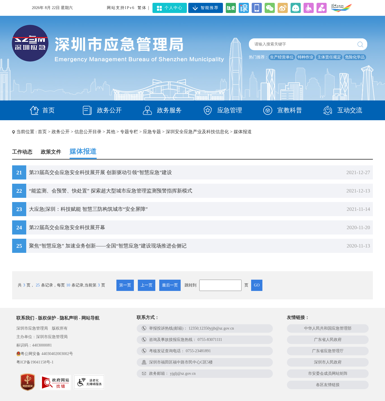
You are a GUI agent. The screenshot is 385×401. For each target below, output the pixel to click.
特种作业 (305, 57)
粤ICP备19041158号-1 (35, 362)
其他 (110, 131)
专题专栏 (129, 131)
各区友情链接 (328, 385)
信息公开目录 (87, 131)
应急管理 (229, 110)
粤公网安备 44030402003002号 (47, 354)
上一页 (146, 285)
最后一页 (170, 285)
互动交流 (349, 110)
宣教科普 (289, 110)
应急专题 (152, 131)
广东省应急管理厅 (328, 351)
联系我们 (25, 317)
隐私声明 (69, 317)
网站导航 (90, 317)
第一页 (125, 285)
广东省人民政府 (328, 340)
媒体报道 (243, 131)
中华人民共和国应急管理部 (327, 328)
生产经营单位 (282, 57)
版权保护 (47, 317)
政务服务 (168, 110)
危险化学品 (355, 57)
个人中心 (174, 8)
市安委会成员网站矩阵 (328, 373)
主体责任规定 (329, 57)
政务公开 (108, 110)
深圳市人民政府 (328, 362)
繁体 (142, 8)
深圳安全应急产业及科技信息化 (197, 131)
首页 (48, 110)
